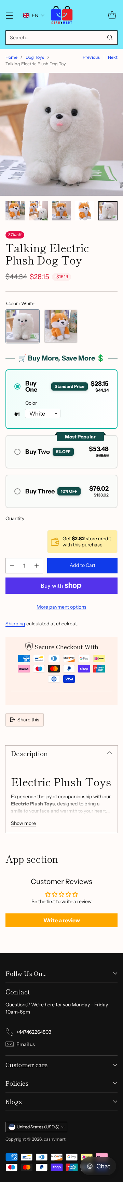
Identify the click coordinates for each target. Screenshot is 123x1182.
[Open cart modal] (112, 15)
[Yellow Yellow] (61, 326)
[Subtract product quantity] (12, 565)
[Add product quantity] (36, 565)
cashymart (55, 1139)
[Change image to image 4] (84, 210)
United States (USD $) (38, 1126)
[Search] (110, 37)
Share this (28, 720)
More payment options (61, 607)
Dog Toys (35, 57)
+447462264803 (33, 1032)
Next (113, 57)
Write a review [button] (61, 920)
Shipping (15, 624)
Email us (25, 1044)
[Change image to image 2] (38, 210)
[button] (34, 15)
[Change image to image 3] (61, 210)
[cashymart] (62, 15)
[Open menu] (9, 15)
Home (11, 57)
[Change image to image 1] (15, 210)
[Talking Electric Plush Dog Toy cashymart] (61, 134)
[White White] (22, 326)
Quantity (14, 518)
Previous (91, 57)
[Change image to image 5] (108, 210)
